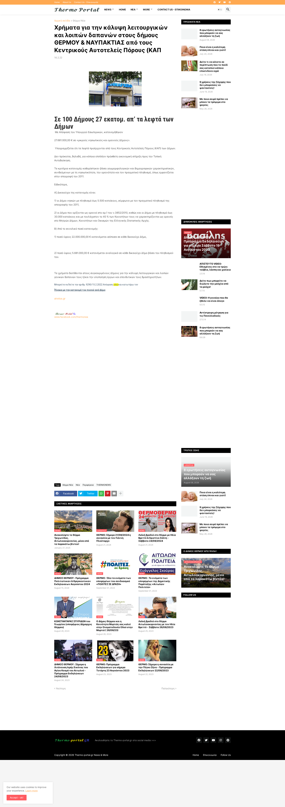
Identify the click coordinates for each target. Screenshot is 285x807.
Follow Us (226, 755)
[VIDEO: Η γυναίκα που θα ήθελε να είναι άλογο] (189, 301)
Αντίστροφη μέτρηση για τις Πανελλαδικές (214, 314)
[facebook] (215, 2)
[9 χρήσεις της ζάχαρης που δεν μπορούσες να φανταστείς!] (189, 86)
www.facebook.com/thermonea (71, 316)
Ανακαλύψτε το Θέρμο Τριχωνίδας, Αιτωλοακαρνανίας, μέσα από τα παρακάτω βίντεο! (71, 539)
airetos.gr (59, 298)
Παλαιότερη (167, 688)
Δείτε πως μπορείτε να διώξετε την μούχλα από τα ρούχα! (214, 283)
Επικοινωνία (210, 755)
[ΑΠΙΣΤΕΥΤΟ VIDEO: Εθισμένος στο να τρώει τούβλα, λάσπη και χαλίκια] (189, 267)
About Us (67, 2)
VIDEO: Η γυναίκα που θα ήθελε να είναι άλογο (214, 299)
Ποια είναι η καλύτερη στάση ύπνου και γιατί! (213, 48)
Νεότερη (61, 688)
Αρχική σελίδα (62, 20)
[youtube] (224, 2)
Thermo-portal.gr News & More (91, 755)
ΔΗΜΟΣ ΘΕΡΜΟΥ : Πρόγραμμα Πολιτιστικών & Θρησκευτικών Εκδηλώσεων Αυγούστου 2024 (72, 581)
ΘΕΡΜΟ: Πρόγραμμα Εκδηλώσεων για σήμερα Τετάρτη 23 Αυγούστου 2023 (112, 667)
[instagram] (220, 740)
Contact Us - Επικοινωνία (86, 2)
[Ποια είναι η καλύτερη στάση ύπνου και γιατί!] (189, 51)
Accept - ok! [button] (16, 797)
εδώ (115, 284)
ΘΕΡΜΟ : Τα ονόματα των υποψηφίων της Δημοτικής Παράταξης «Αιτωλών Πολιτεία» (154, 582)
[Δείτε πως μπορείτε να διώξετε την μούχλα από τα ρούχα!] (189, 284)
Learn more (31, 790)
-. (65, 313)
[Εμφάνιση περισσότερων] (120, 493)
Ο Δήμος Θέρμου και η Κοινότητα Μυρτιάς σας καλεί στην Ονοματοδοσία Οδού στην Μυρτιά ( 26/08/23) (114, 626)
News (107, 9)
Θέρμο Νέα (79, 20)
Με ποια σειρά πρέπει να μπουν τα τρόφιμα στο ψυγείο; (214, 102)
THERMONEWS (103, 485)
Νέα (78, 485)
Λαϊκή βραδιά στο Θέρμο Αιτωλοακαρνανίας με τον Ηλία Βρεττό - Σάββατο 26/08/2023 (156, 624)
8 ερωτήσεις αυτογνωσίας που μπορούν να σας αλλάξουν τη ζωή (215, 33)
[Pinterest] (108, 493)
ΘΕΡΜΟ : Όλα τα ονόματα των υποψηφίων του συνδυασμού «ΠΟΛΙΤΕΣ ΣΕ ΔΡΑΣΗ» (113, 581)
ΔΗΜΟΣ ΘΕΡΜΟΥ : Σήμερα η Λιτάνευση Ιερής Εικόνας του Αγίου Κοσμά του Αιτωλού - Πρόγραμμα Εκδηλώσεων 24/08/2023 (71, 670)
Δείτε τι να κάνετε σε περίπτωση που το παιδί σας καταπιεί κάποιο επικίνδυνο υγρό (214, 66)
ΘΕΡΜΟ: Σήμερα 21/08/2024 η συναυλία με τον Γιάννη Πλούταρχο (113, 537)
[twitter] (220, 2)
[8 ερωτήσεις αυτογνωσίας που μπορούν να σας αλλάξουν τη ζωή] (189, 34)
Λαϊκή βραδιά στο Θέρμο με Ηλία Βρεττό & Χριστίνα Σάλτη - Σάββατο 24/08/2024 (157, 537)
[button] (220, 9)
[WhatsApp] (101, 493)
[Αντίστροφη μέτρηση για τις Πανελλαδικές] (189, 316)
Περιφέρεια (88, 485)
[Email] (114, 493)
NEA (133, 9)
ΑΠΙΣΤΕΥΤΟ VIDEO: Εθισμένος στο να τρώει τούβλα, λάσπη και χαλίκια (215, 266)
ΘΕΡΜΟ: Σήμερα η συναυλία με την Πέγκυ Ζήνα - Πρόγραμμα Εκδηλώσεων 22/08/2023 (156, 667)
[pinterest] (230, 2)
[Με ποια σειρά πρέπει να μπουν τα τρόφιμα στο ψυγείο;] (189, 103)
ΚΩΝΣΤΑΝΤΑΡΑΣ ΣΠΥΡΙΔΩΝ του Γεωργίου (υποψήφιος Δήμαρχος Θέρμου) (73, 624)
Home (57, 2)
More (146, 9)
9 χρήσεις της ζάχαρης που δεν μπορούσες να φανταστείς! (215, 85)
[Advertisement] (115, 362)
